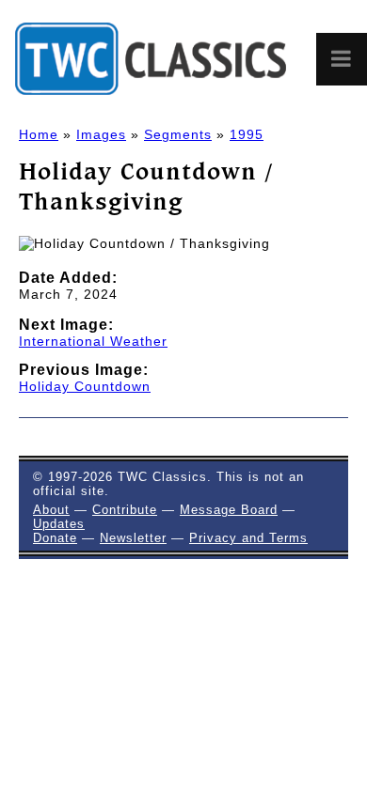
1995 (246, 134)
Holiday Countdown (85, 386)
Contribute (124, 510)
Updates (59, 524)
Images (101, 134)
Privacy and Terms (248, 538)
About (51, 510)
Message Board (229, 510)
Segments (178, 134)
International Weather (93, 341)
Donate (55, 538)
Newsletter (133, 538)
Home (38, 134)
